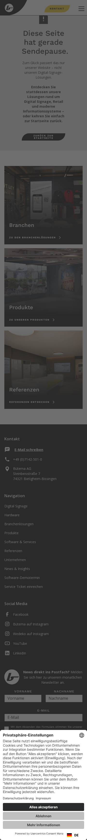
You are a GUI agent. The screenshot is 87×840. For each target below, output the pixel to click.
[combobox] (72, 835)
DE (76, 835)
